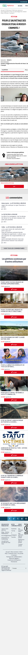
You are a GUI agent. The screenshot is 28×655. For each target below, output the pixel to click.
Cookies (14, 556)
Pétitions (8, 10)
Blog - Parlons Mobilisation (5, 534)
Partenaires (14, 563)
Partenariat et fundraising (5, 539)
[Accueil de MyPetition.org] (8, 5)
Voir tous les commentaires (14, 250)
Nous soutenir (14, 553)
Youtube (13, 538)
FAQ (6, 554)
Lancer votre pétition (4, 530)
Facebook (13, 530)
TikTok (13, 532)
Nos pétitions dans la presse (20, 537)
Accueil (20, 6)
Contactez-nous (12, 554)
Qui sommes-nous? (20, 531)
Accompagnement (6, 537)
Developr (8, 571)
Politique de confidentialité (13, 558)
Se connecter (23, 2)
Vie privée (20, 554)
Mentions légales (13, 559)
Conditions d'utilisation (14, 561)
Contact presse (20, 546)
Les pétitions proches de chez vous (5, 544)
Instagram (14, 536)
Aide (20, 553)
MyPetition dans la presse (21, 542)
